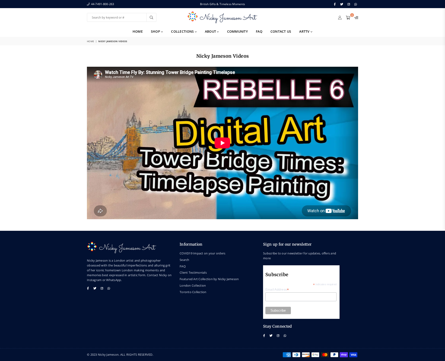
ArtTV (305, 31)
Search (184, 260)
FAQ (259, 31)
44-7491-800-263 (102, 4)
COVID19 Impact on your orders (203, 253)
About (211, 31)
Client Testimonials (193, 272)
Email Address (277, 289)
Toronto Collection (193, 292)
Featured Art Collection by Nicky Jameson (209, 279)
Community (237, 31)
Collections (183, 31)
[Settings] (355, 17)
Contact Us (280, 31)
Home (138, 31)
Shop (156, 31)
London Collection (193, 285)
